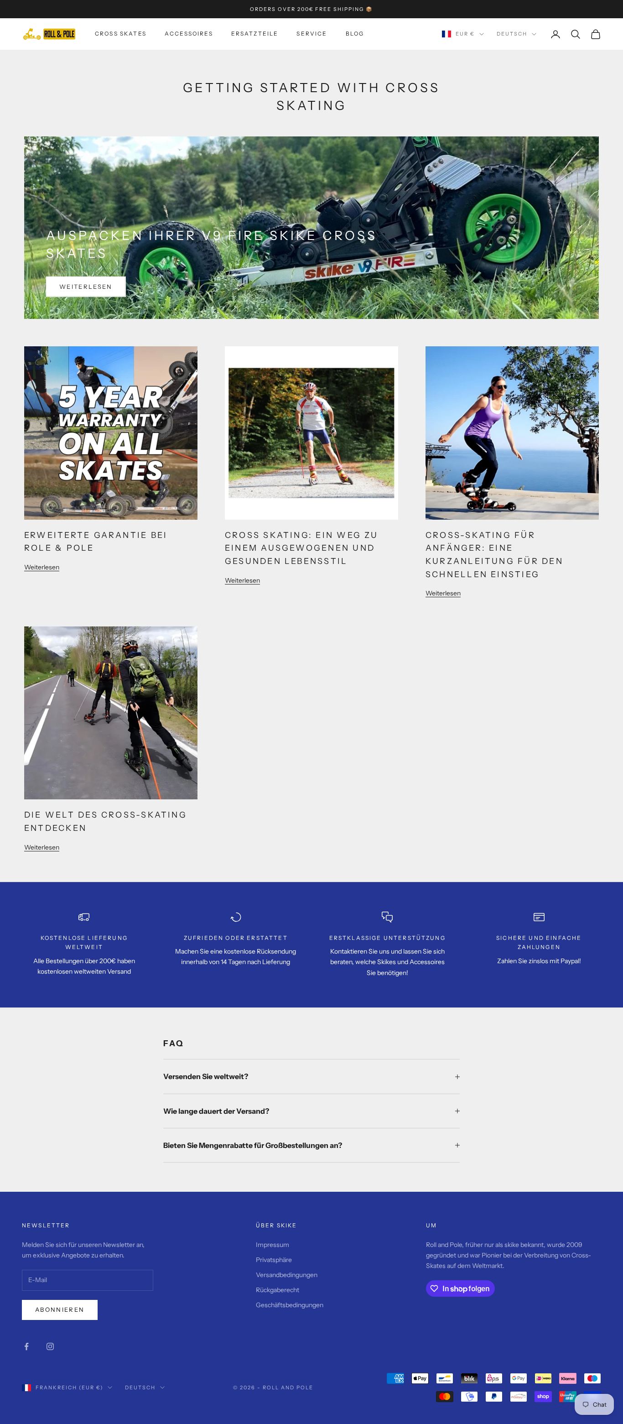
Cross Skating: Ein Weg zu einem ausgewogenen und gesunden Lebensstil (302, 548)
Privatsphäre (274, 1260)
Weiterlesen (86, 286)
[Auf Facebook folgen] (26, 1346)
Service (311, 33)
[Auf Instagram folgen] (50, 1346)
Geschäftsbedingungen (289, 1305)
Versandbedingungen (286, 1275)
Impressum (272, 1245)
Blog (355, 33)
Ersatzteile (255, 33)
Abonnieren (59, 1309)
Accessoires (189, 33)
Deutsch (512, 34)
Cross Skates (120, 33)
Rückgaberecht (277, 1290)
